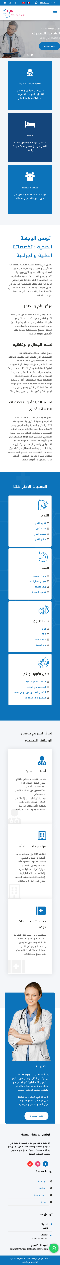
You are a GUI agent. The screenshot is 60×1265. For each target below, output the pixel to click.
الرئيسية (42, 1181)
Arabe (23, 3)
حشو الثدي (40, 539)
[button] (32, 55)
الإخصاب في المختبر (36, 687)
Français (28, 3)
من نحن (42, 1188)
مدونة (43, 1202)
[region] (30, 39)
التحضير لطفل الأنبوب (35, 682)
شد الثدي (41, 529)
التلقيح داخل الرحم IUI (35, 698)
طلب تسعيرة (36, 1116)
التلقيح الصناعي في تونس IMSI (30, 692)
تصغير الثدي (40, 534)
